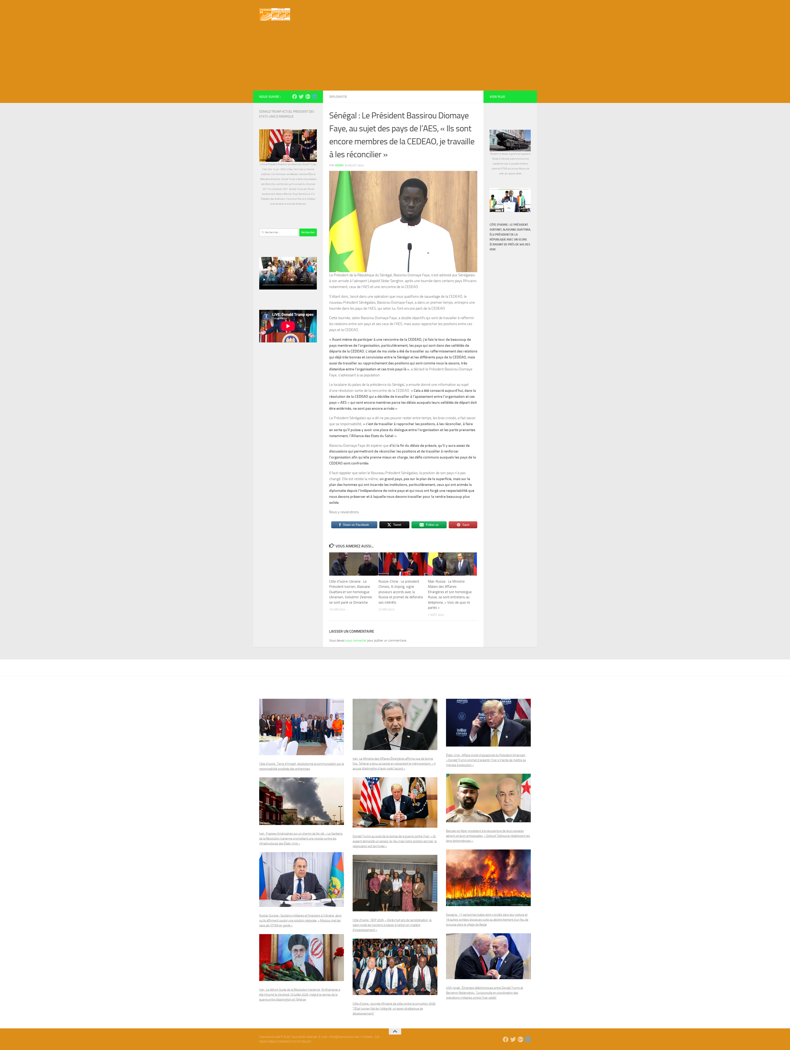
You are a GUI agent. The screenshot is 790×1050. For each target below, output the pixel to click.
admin (339, 165)
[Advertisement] (395, 60)
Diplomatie (338, 97)
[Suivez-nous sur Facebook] (294, 96)
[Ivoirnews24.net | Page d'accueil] (274, 14)
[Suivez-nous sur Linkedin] (314, 96)
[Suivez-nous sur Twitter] (301, 96)
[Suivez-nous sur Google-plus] (307, 96)
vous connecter (355, 640)
